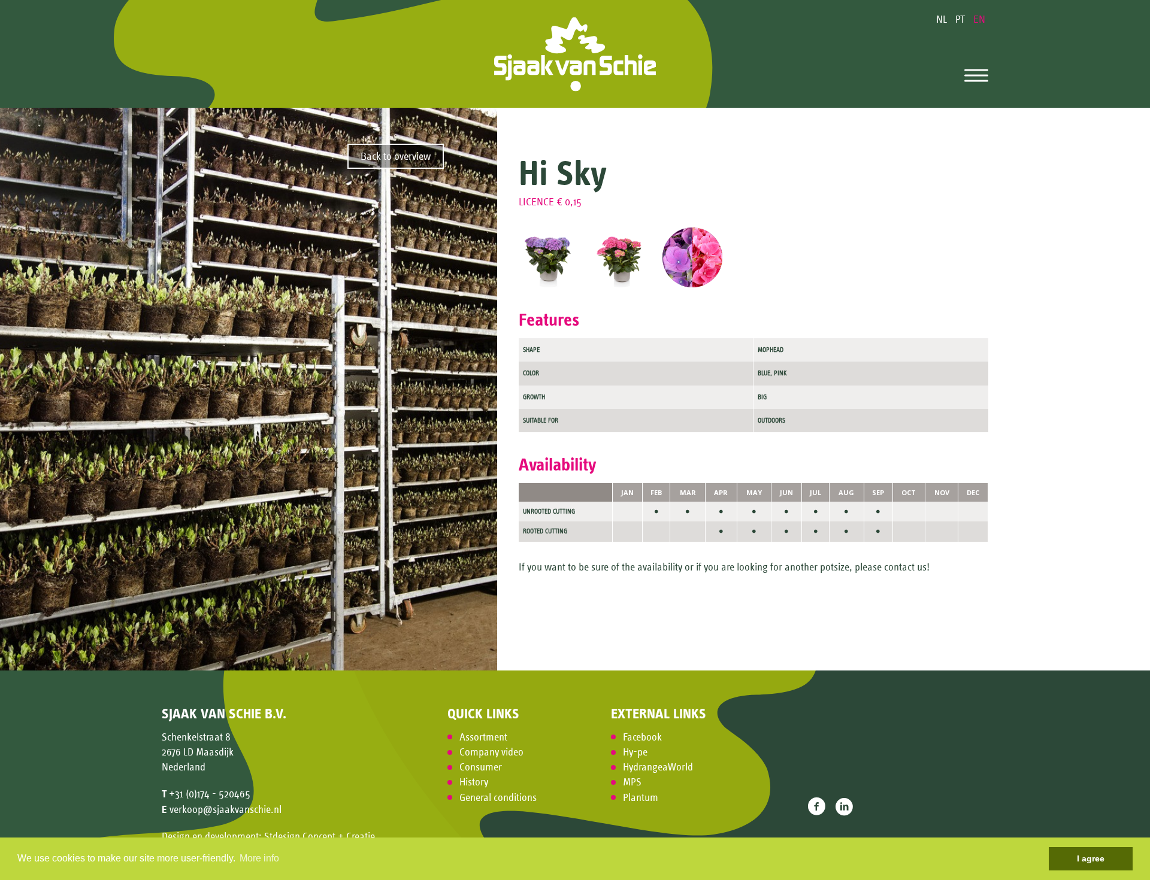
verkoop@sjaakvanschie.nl (226, 809)
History (473, 782)
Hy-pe (635, 752)
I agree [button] (1090, 858)
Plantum (640, 797)
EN (979, 19)
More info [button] (259, 858)
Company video (491, 752)
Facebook (642, 737)
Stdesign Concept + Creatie (319, 836)
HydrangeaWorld (658, 767)
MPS (632, 782)
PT (961, 19)
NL (942, 19)
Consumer (480, 767)
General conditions (498, 797)
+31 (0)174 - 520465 (209, 794)
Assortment (483, 737)
